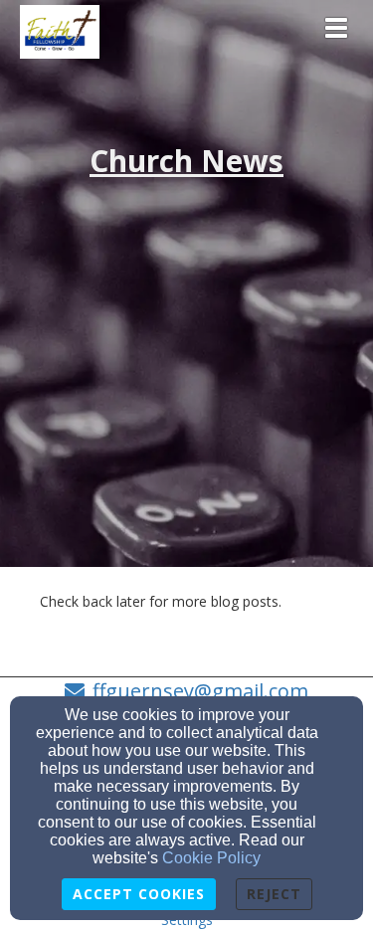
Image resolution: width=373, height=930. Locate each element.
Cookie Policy (211, 857)
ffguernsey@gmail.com (200, 690)
